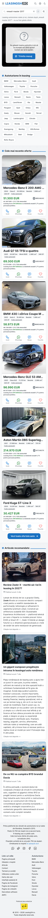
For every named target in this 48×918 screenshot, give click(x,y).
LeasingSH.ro (30, 912)
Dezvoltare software (9, 892)
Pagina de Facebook (10, 883)
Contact (5, 868)
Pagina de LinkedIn (9, 889)
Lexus (34, 889)
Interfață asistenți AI (9, 880)
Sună (7, 214)
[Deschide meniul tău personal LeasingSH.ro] (40, 3)
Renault (35, 892)
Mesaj (29, 214)
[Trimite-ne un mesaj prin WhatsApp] (12, 849)
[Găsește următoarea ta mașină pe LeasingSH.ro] (17, 3)
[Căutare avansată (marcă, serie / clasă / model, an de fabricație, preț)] (43, 11)
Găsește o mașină (8, 862)
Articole (5, 865)
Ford (33, 880)
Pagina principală (8, 859)
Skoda (34, 883)
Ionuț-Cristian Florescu (24, 906)
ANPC (4, 895)
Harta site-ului (7, 877)
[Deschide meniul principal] (3, 3)
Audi (33, 865)
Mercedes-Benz (38, 862)
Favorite (40, 214)
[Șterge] (34, 11)
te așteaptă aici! (33, 844)
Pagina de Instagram (10, 886)
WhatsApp (18, 214)
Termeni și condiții (8, 871)
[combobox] (21, 11)
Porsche (35, 874)
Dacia (34, 895)
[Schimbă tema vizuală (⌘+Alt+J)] (44, 3)
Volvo (34, 877)
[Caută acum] (38, 11)
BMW (34, 859)
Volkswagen (36, 868)
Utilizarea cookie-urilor (10, 874)
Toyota (34, 871)
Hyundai (35, 886)
